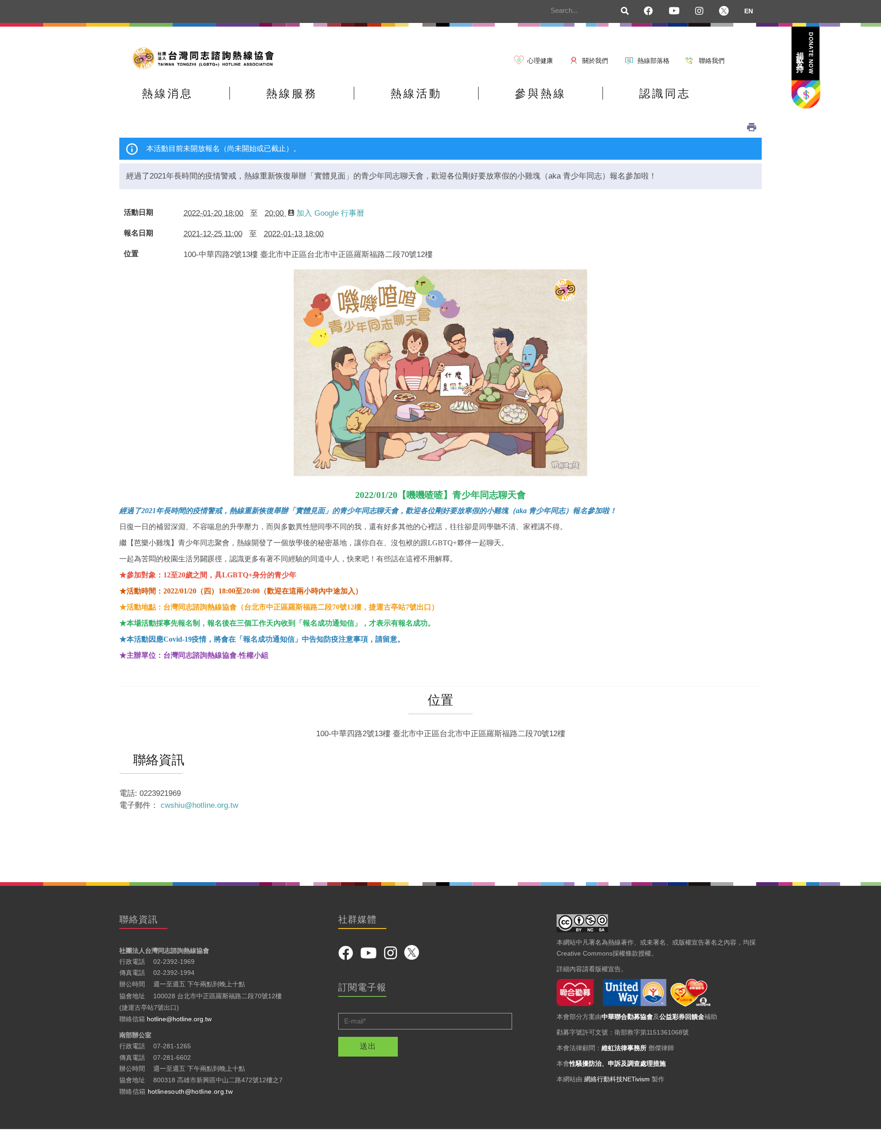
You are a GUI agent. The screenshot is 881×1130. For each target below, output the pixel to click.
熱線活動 (416, 93)
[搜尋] (625, 11)
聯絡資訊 (151, 760)
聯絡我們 (712, 60)
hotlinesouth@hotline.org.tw (190, 1091)
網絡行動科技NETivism (617, 1079)
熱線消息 (167, 93)
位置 (131, 253)
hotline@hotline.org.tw (179, 1019)
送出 (368, 1046)
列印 (751, 127)
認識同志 (665, 93)
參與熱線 (540, 93)
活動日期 (138, 212)
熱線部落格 (653, 60)
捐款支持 (805, 53)
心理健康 (540, 60)
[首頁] (206, 57)
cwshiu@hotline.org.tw (199, 805)
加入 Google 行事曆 (330, 213)
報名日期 (138, 233)
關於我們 (595, 60)
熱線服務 (292, 93)
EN (748, 11)
